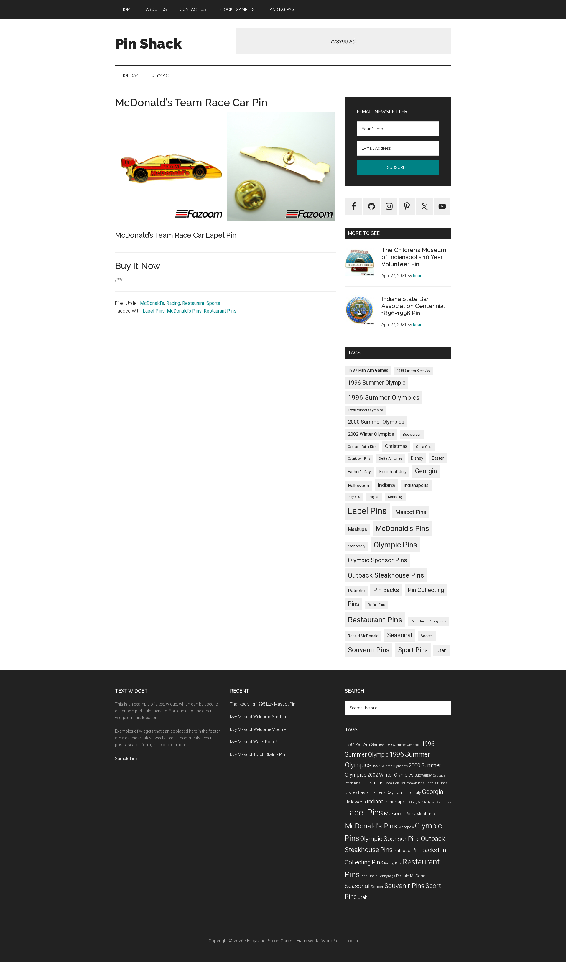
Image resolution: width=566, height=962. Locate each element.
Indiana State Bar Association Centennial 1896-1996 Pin (413, 306)
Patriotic (356, 590)
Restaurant (193, 303)
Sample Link (126, 758)
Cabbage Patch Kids (362, 447)
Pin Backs (386, 589)
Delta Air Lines (390, 458)
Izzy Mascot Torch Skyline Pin (257, 754)
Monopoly (356, 546)
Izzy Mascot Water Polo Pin (255, 741)
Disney (417, 458)
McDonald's (152, 303)
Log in (352, 940)
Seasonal (399, 635)
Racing (173, 303)
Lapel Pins (154, 311)
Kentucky (395, 497)
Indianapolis (416, 485)
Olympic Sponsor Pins (377, 560)
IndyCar (373, 497)
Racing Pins (376, 605)
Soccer (427, 635)
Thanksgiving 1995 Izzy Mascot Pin (262, 704)
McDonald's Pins (184, 311)
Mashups (357, 529)
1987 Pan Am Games (368, 370)
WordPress (332, 940)
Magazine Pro (260, 940)
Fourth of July (393, 471)
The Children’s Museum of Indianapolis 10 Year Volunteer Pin (413, 257)
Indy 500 (354, 497)
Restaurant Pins (220, 311)
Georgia (426, 471)
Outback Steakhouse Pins (386, 575)
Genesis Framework (299, 940)
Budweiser (412, 434)
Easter (438, 458)
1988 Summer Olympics (413, 371)
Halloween (358, 485)
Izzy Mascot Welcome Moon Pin (260, 729)
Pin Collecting (426, 589)
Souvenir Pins (368, 650)
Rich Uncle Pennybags (428, 621)
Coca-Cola (424, 447)
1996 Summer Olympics (383, 397)
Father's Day (359, 471)
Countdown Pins (359, 459)
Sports (213, 303)
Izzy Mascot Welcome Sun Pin (258, 716)
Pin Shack (148, 43)
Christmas (396, 446)
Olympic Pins (395, 544)
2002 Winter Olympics (371, 434)
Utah (441, 650)
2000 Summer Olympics (376, 422)
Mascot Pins (410, 512)
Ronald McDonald (363, 635)
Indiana (386, 485)
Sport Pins (413, 650)
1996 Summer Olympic (376, 382)
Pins (353, 603)
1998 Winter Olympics (365, 410)
